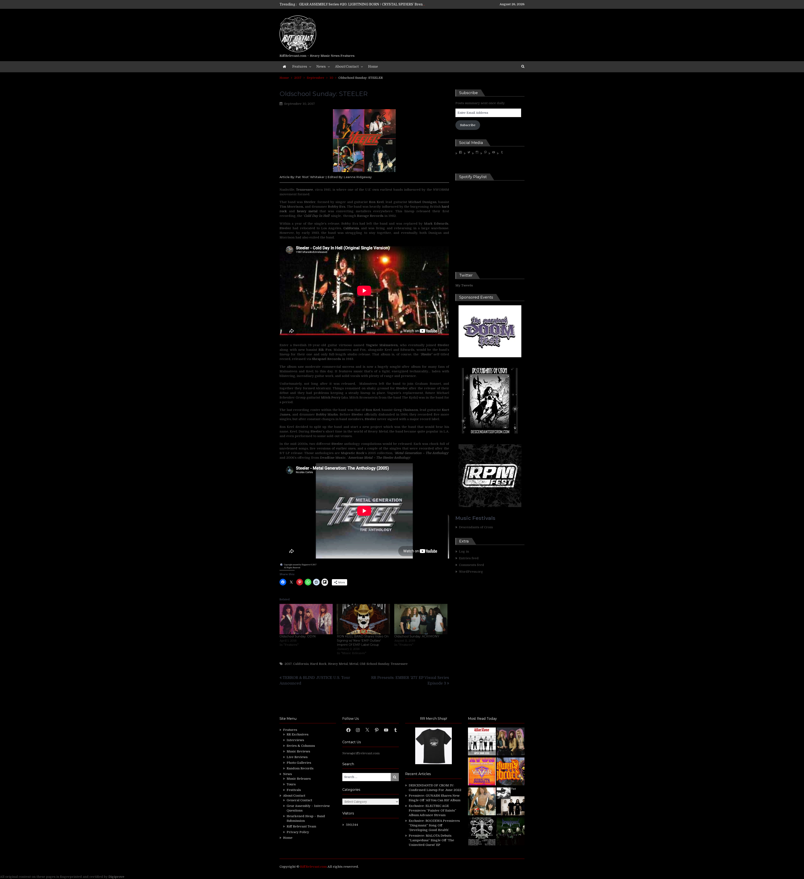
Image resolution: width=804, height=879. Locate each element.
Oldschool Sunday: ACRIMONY (416, 636)
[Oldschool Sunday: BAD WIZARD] (482, 802)
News (321, 67)
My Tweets (464, 285)
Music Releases (299, 779)
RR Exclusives (297, 734)
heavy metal (307, 211)
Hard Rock (318, 664)
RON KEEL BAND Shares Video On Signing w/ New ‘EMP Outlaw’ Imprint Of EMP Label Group (363, 640)
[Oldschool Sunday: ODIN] (306, 619)
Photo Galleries (299, 763)
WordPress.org (471, 571)
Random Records (300, 768)
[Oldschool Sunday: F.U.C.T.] (510, 802)
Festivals (294, 790)
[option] (362, 4)
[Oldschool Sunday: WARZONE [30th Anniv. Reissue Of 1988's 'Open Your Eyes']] (482, 742)
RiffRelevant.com (313, 867)
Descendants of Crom (476, 527)
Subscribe (467, 125)
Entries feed (469, 558)
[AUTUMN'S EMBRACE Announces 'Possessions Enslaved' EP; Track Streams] (510, 772)
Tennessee (304, 190)
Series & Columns (301, 746)
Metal (353, 664)
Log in (464, 551)
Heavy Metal (338, 664)
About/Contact (347, 67)
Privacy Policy (298, 832)
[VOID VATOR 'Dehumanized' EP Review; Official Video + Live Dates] (482, 772)
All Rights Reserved (292, 568)
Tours (291, 784)
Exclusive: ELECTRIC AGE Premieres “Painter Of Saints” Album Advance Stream (432, 810)
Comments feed (471, 565)
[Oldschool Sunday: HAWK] (510, 742)
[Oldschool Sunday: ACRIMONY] (420, 619)
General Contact (299, 800)
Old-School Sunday (374, 664)
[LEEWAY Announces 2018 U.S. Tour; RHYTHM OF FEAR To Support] (482, 832)
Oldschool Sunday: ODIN (298, 636)
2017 (288, 664)
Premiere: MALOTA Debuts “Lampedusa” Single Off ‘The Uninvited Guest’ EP (431, 840)
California (351, 228)
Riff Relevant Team (301, 826)
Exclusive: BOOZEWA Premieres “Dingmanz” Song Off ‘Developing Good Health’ (434, 825)
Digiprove (116, 877)
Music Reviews (298, 751)
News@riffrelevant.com (361, 753)
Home (373, 67)
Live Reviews (297, 757)
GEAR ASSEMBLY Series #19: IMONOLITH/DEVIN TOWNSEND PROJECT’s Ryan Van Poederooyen (379, 4)
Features (299, 67)
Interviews (295, 740)
